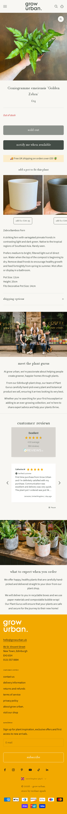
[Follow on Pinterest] (21, 769)
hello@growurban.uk (15, 640)
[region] (33, 483)
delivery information (14, 682)
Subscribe (33, 757)
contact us (8, 677)
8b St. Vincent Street (14, 647)
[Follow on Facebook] (5, 769)
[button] (8, 483)
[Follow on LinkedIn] (47, 769)
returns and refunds (14, 689)
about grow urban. (13, 706)
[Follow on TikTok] (38, 769)
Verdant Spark (38, 791)
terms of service (11, 694)
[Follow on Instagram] (13, 769)
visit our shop (10, 712)
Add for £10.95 (23, 221)
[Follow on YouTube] (30, 769)
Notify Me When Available (33, 145)
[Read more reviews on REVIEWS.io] (33, 451)
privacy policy (10, 700)
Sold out (33, 130)
